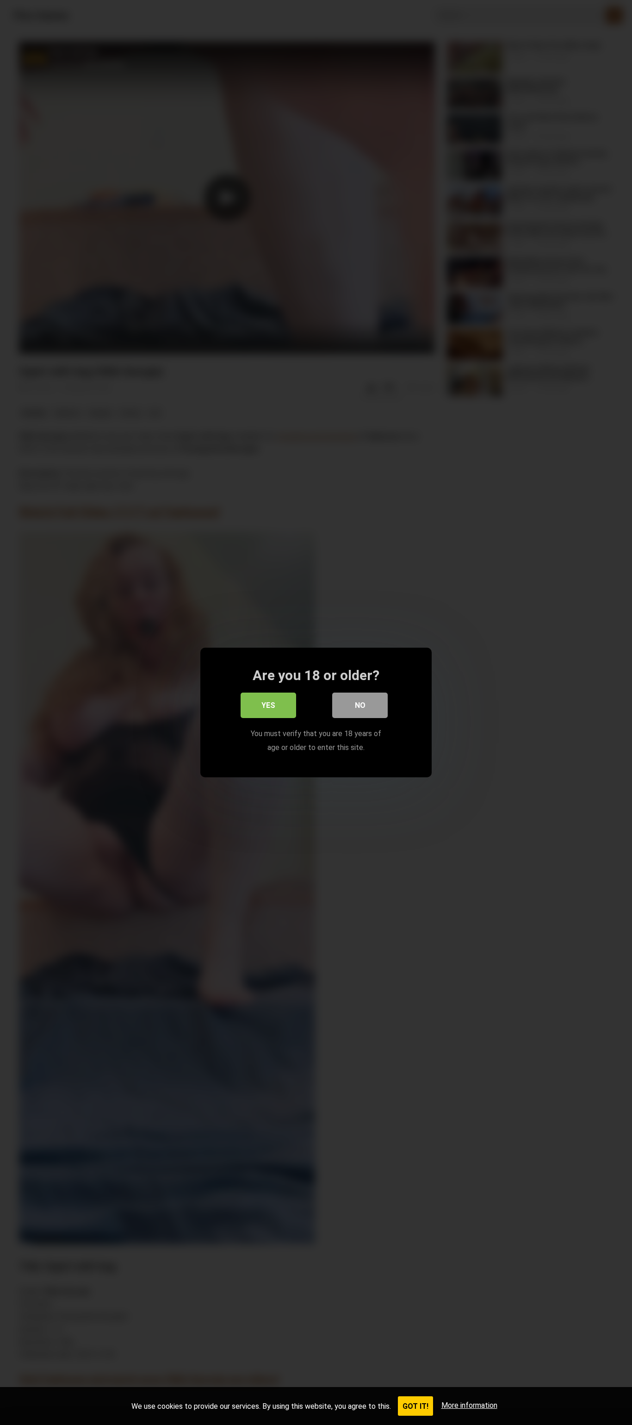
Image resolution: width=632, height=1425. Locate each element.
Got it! (415, 1406)
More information (469, 1405)
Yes (268, 705)
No (360, 705)
